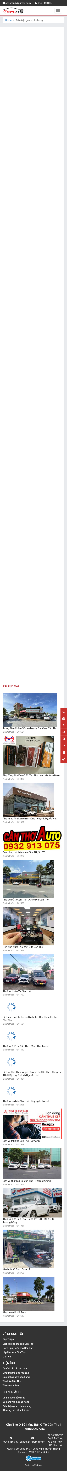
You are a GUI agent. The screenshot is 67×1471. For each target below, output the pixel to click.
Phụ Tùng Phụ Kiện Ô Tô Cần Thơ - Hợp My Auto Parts (31, 775)
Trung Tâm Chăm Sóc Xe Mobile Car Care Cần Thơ (30, 728)
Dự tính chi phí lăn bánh (15, 1368)
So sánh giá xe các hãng (16, 1377)
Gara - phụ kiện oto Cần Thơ (18, 1348)
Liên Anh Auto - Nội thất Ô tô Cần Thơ (23, 947)
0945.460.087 (44, 3)
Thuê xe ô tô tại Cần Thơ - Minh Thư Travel (25, 1046)
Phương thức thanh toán (16, 1410)
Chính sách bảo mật (14, 1397)
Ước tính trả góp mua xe (16, 1372)
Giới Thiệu (8, 1339)
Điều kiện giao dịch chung (17, 1406)
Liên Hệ (7, 1356)
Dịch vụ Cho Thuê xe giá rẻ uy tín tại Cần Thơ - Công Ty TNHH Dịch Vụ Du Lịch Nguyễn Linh (32, 1074)
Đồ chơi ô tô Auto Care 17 (16, 1269)
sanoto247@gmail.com (18, 3)
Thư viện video (11, 1385)
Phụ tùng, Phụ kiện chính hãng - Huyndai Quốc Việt (30, 818)
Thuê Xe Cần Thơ (12, 1381)
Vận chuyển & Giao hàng (16, 1402)
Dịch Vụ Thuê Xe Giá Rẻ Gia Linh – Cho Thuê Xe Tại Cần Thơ (30, 1019)
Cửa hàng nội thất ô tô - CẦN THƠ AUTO (24, 852)
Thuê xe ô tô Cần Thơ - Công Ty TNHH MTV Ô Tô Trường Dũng (28, 1221)
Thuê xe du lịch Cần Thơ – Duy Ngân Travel (26, 1101)
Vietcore (38, 1465)
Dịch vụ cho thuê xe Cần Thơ (18, 1343)
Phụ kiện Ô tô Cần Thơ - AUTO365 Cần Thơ (26, 899)
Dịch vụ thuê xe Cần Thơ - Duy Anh (21, 1141)
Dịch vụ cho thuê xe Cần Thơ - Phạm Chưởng (27, 1181)
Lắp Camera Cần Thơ (14, 1352)
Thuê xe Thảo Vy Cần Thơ (17, 991)
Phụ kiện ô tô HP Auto (14, 1312)
